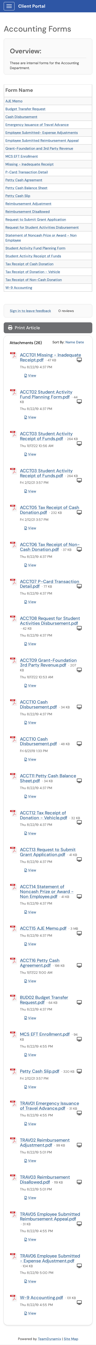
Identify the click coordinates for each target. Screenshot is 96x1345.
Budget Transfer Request (25, 109)
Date (80, 342)
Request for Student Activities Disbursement (42, 227)
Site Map (71, 1339)
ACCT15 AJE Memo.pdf (43, 928)
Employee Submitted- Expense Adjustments (41, 132)
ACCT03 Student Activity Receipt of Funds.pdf (46, 436)
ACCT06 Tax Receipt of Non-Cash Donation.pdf (50, 547)
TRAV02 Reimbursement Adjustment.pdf (45, 1142)
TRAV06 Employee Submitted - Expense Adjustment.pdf (50, 1258)
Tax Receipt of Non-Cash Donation (33, 279)
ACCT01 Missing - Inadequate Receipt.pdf (50, 357)
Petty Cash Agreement (23, 180)
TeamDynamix (49, 1339)
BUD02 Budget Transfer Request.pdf (44, 999)
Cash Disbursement (21, 117)
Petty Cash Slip (17, 196)
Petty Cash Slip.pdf (39, 1071)
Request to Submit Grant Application (35, 219)
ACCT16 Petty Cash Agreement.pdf (40, 962)
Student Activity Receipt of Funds (33, 256)
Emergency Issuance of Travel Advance (37, 124)
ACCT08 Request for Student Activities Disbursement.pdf (50, 620)
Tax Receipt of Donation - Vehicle (32, 272)
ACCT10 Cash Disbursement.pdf (38, 704)
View (32, 375)
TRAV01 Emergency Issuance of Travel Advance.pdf (49, 1105)
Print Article (27, 328)
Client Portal (31, 6)
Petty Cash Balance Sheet (26, 188)
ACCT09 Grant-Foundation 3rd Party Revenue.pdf (48, 662)
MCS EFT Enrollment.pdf (45, 1034)
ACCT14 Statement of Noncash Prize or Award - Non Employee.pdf (47, 891)
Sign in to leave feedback (30, 311)
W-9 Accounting (18, 287)
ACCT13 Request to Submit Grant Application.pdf (48, 852)
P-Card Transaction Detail (26, 172)
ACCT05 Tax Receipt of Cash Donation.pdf (49, 510)
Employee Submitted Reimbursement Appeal (42, 140)
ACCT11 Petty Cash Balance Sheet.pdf (48, 778)
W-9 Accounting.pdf (41, 1298)
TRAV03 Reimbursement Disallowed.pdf (45, 1179)
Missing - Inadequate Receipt (29, 164)
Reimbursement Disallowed (27, 211)
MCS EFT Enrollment (21, 156)
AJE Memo (13, 101)
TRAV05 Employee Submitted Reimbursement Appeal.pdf (50, 1216)
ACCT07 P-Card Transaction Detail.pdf (49, 584)
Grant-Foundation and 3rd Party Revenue (39, 148)
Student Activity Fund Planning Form (35, 248)
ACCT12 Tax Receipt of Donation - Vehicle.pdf (43, 815)
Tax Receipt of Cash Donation (29, 264)
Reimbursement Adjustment (28, 203)
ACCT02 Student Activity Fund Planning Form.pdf (46, 394)
